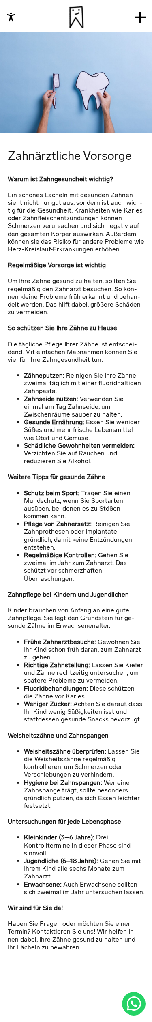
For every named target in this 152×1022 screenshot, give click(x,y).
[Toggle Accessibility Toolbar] (11, 17)
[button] (134, 1003)
